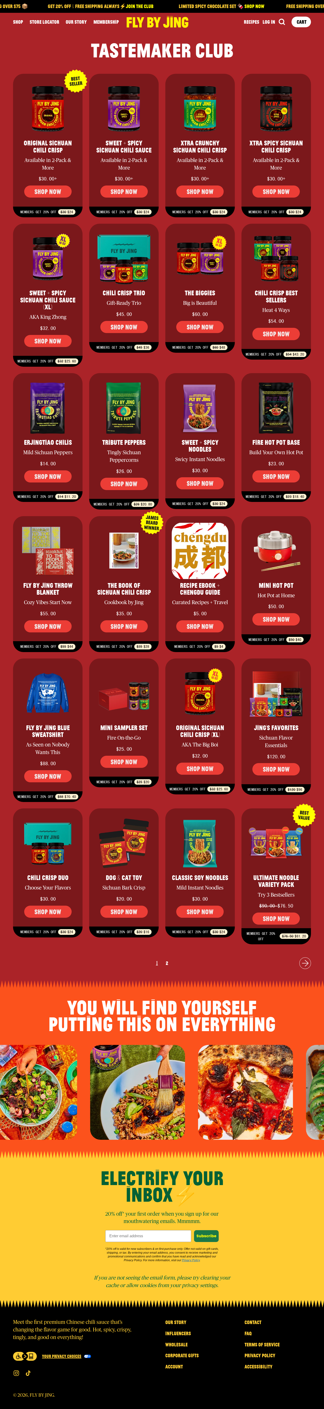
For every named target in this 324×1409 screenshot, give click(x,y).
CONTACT (253, 1322)
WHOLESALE (176, 1344)
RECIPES (251, 22)
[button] (281, 22)
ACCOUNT (174, 1366)
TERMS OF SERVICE (262, 1344)
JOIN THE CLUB (120, 6)
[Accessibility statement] (25, 1356)
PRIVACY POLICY (260, 1355)
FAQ (248, 1333)
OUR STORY (76, 22)
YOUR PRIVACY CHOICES (61, 1356)
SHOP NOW (235, 6)
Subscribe (206, 1236)
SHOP (18, 22)
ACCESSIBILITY (259, 1366)
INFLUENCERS (178, 1333)
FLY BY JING (42, 1395)
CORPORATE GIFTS (182, 1355)
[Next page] (305, 963)
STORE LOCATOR (44, 22)
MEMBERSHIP (106, 22)
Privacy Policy (191, 1260)
